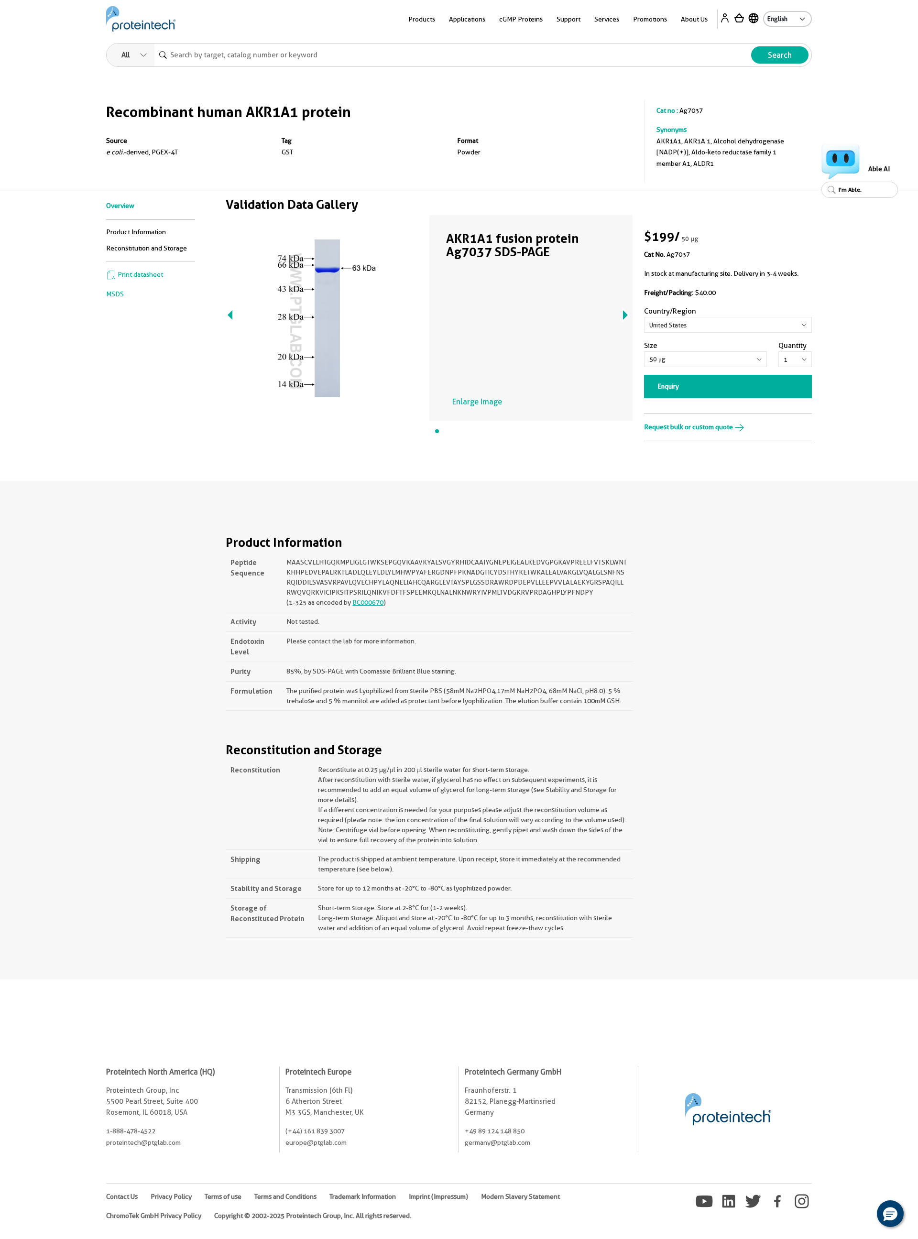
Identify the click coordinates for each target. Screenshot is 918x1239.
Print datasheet (139, 274)
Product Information (136, 232)
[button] (890, 1213)
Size (650, 345)
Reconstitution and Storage (146, 248)
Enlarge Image (477, 401)
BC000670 (367, 602)
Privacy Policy (171, 1196)
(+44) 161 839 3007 (315, 1131)
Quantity (792, 345)
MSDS (115, 294)
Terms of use (223, 1196)
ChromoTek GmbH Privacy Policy (153, 1215)
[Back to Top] (860, 1215)
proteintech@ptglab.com (143, 1142)
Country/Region (670, 311)
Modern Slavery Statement (520, 1196)
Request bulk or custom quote (689, 427)
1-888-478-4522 (130, 1131)
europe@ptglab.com (316, 1142)
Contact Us (122, 1196)
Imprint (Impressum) (438, 1196)
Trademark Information (362, 1196)
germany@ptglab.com (497, 1142)
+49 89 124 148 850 (495, 1131)
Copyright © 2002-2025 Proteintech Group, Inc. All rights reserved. (312, 1215)
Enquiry (668, 386)
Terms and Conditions (285, 1196)
